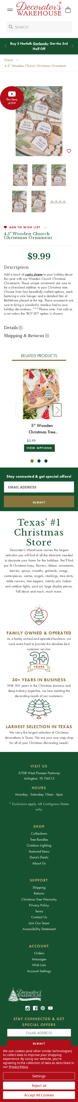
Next (57, 410)
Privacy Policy (39, 905)
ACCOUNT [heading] (39, 946)
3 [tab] (46, 461)
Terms (39, 911)
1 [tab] (32, 461)
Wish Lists (39, 964)
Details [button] (11, 327)
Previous (20, 410)
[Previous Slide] (5, 45)
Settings (39, 1076)
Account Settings (39, 971)
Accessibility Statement (39, 928)
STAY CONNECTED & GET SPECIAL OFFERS (39, 1021)
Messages (39, 959)
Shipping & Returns (24, 335)
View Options (39, 448)
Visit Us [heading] (39, 766)
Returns (39, 893)
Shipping (39, 887)
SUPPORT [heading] (39, 880)
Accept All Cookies (39, 1095)
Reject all (39, 1085)
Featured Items (39, 851)
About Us (39, 863)
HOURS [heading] (39, 787)
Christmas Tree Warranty (39, 899)
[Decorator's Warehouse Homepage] (39, 994)
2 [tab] (39, 461)
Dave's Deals (39, 857)
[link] (27, 1008)
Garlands (40, 43)
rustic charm (33, 274)
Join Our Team (39, 923)
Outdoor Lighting (39, 845)
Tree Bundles (39, 839)
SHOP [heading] (39, 826)
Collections (39, 833)
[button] (10, 10)
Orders (39, 953)
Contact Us (39, 917)
